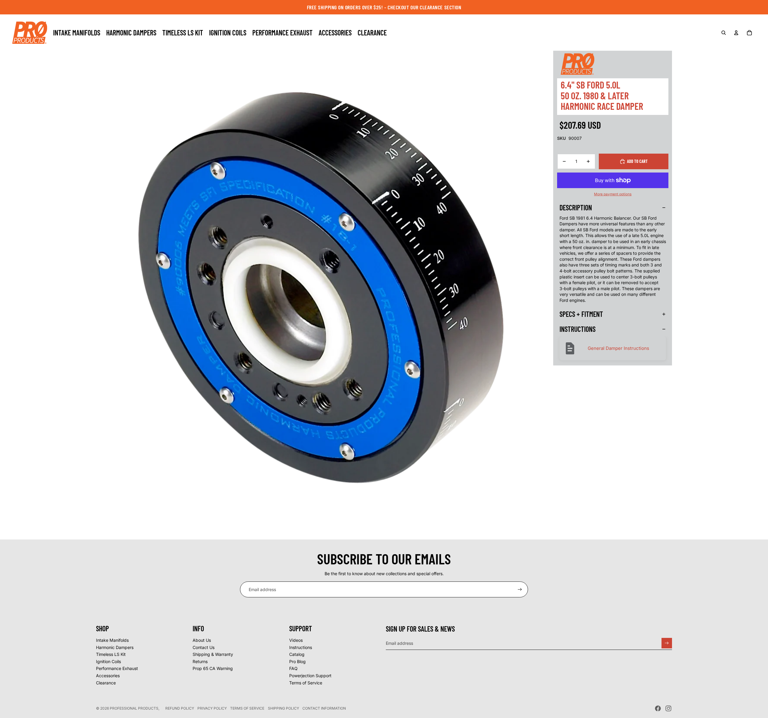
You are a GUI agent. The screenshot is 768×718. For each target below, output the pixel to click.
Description (576, 207)
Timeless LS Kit (111, 654)
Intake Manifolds (112, 640)
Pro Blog (297, 661)
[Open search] (723, 32)
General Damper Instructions (618, 348)
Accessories (108, 675)
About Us (202, 640)
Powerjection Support (310, 675)
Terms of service (247, 708)
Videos (296, 640)
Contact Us (203, 647)
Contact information (324, 708)
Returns (200, 661)
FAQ (293, 668)
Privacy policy (212, 708)
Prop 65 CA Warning (213, 668)
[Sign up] (519, 589)
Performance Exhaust (117, 668)
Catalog (296, 654)
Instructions (300, 647)
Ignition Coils (108, 661)
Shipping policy (283, 708)
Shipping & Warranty (213, 654)
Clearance (106, 682)
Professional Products (134, 708)
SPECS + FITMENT (581, 314)
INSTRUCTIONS (578, 329)
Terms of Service (305, 682)
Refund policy (179, 708)
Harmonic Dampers (115, 647)
